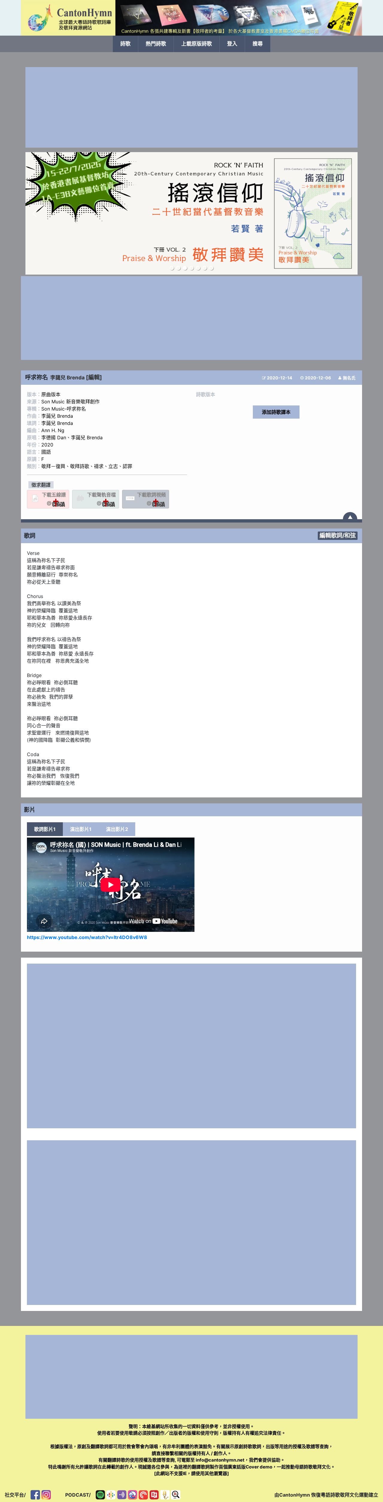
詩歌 (125, 44)
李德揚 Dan (53, 437)
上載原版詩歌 (196, 44)
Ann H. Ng (52, 430)
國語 (46, 452)
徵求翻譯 (41, 485)
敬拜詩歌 (79, 466)
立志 (113, 466)
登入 (232, 44)
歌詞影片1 (45, 829)
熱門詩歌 (156, 44)
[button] (34, 213)
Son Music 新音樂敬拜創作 (70, 402)
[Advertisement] (191, 107)
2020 (47, 445)
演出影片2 (117, 829)
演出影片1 (81, 829)
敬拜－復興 (53, 466)
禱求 (99, 466)
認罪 (127, 466)
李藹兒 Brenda (67, 378)
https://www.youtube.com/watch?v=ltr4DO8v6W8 (87, 937)
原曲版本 (50, 394)
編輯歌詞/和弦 (338, 535)
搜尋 (258, 44)
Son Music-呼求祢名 (63, 409)
